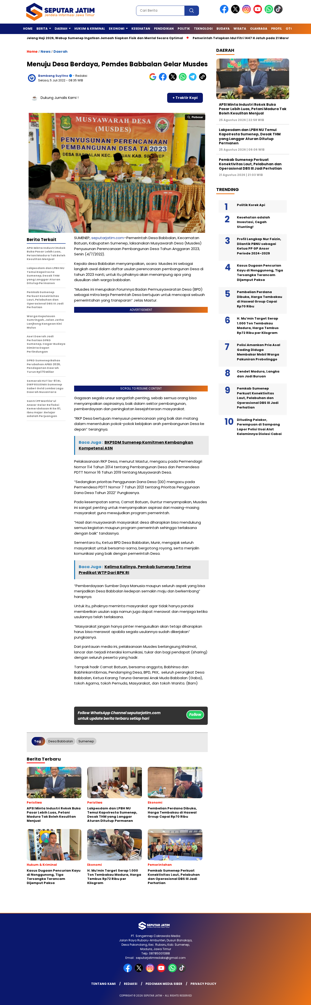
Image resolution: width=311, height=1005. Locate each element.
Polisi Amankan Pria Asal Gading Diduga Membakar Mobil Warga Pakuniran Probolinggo (258, 352)
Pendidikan (164, 28)
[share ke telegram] (194, 79)
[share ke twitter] (174, 79)
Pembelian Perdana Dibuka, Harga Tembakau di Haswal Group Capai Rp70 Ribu (259, 299)
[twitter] (236, 12)
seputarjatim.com (107, 237)
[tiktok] (279, 12)
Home (28, 28)
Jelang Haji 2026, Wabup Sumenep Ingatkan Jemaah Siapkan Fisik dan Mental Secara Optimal (83, 38)
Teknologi (203, 28)
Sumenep (86, 741)
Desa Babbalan (60, 741)
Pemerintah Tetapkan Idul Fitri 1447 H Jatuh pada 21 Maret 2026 (223, 38)
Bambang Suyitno (53, 76)
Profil (276, 28)
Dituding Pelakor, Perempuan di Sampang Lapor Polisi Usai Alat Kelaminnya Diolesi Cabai (259, 426)
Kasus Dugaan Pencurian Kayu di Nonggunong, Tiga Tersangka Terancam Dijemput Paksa (260, 272)
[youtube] (258, 12)
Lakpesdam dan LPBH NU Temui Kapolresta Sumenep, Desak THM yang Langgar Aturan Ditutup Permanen (250, 136)
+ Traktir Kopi (185, 97)
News (46, 51)
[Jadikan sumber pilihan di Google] (154, 79)
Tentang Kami (103, 984)
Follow (195, 714)
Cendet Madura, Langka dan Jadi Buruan (258, 374)
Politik (184, 28)
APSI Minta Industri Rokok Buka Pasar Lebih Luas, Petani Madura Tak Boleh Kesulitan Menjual (252, 109)
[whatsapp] (269, 12)
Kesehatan (140, 28)
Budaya (223, 28)
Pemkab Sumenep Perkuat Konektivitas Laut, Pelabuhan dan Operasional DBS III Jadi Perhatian (250, 164)
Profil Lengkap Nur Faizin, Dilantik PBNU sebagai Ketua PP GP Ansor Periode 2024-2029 (259, 246)
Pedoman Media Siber (164, 984)
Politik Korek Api (251, 205)
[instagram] (247, 12)
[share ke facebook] (164, 79)
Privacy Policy (203, 984)
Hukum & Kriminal (89, 28)
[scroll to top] (298, 997)
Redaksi (130, 984)
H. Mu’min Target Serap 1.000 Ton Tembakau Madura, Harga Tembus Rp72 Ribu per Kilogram (258, 325)
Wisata (239, 28)
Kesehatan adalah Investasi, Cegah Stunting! (253, 222)
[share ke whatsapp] (184, 79)
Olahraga (258, 28)
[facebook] (225, 12)
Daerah (60, 51)
